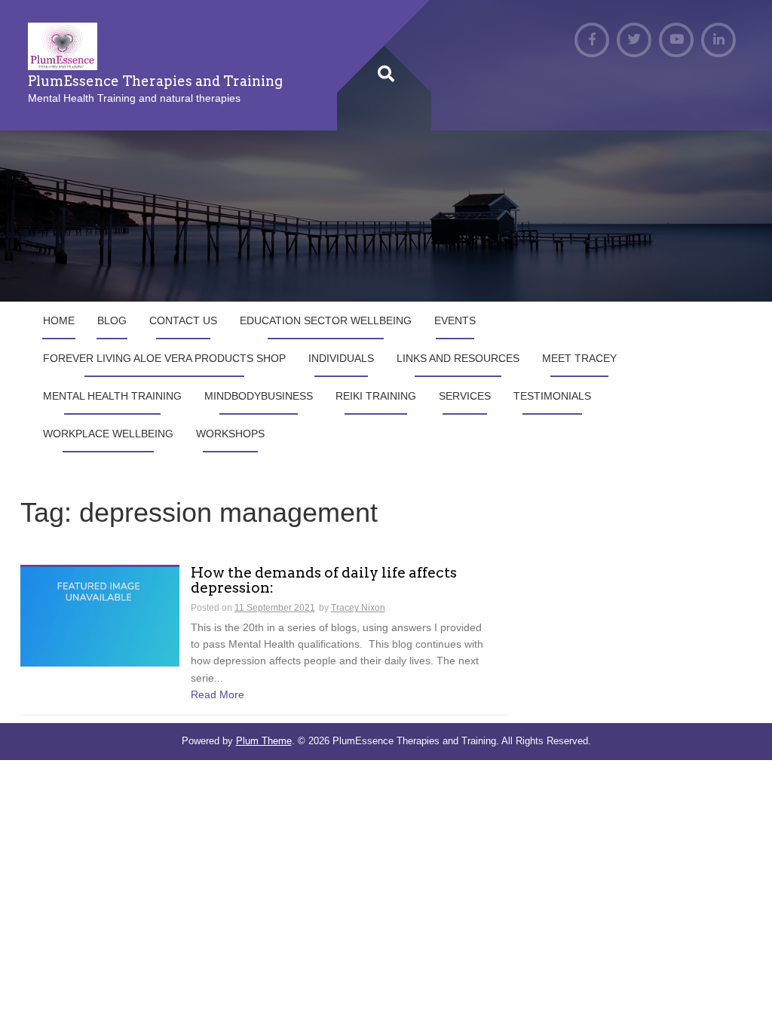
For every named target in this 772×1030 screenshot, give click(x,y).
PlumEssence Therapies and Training (155, 81)
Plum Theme (264, 740)
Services (465, 396)
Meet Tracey (579, 358)
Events (455, 320)
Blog (112, 320)
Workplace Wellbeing (108, 434)
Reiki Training (375, 396)
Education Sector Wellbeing (326, 320)
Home (59, 320)
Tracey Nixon (358, 607)
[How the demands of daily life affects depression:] (99, 615)
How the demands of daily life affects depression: (324, 581)
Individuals (341, 358)
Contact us (183, 320)
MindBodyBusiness (258, 396)
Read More (217, 694)
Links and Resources (458, 358)
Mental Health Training (112, 396)
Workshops (230, 434)
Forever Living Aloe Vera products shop (164, 358)
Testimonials (552, 396)
